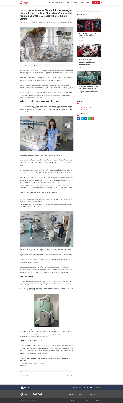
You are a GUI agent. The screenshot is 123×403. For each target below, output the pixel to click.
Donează (95, 2)
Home (21, 22)
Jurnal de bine (28, 22)
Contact (87, 2)
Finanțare (75, 2)
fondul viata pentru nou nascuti (31, 371)
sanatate (39, 371)
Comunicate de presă (84, 107)
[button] (101, 3)
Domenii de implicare (60, 2)
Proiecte (68, 2)
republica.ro (24, 365)
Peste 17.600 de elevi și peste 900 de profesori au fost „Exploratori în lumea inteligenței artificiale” (89, 35)
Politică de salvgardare (74, 400)
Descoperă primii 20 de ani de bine (96, 400)
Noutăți (81, 2)
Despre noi (51, 2)
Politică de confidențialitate (84, 400)
